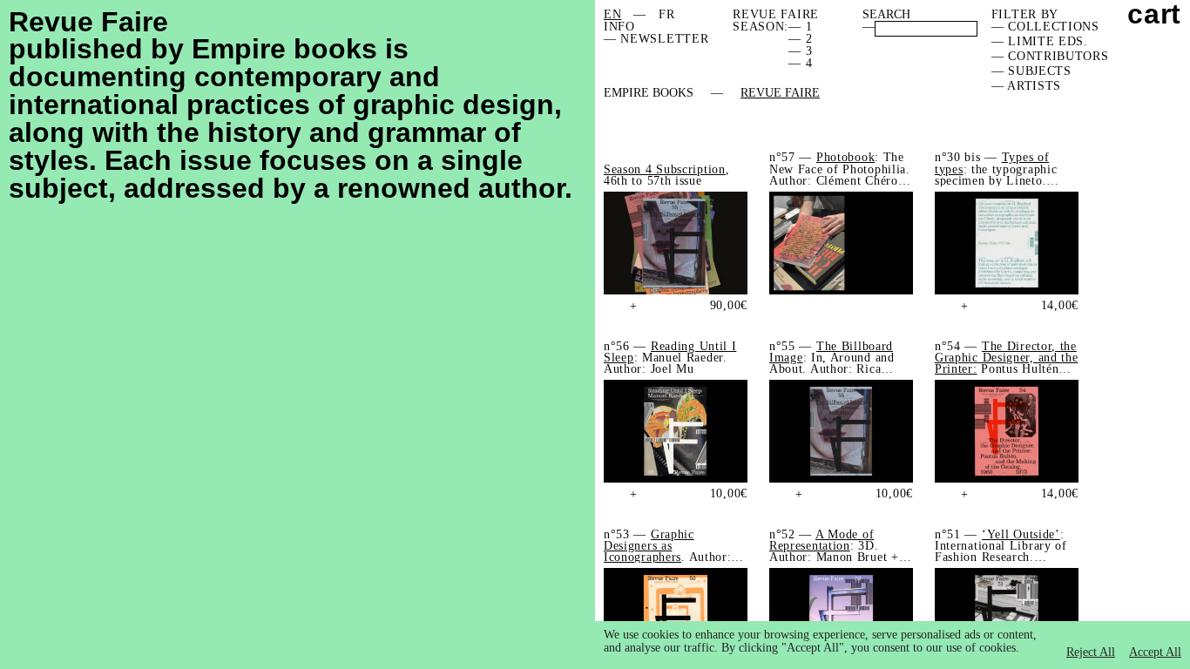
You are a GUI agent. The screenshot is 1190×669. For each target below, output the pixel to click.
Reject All (1090, 652)
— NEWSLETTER (656, 38)
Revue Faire (780, 93)
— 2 (800, 38)
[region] (892, 645)
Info (619, 26)
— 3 (800, 50)
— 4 (800, 63)
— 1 (800, 26)
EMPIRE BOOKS (648, 93)
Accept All (1155, 652)
